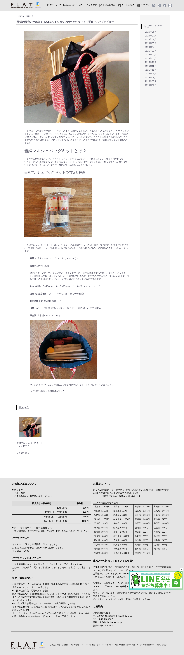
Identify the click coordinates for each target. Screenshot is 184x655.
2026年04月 (151, 47)
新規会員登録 (108, 5)
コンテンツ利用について (146, 645)
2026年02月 (151, 55)
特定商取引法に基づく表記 (125, 645)
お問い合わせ (161, 645)
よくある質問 (90, 5)
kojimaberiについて (72, 5)
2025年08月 (151, 77)
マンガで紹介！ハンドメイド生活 (83, 645)
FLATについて (54, 5)
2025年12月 (151, 62)
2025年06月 (151, 85)
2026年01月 (151, 58)
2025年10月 (151, 70)
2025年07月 (151, 81)
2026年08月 (151, 32)
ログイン (144, 5)
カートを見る (127, 5)
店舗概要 (65, 645)
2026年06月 (151, 39)
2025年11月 (150, 66)
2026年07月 (151, 36)
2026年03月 (151, 51)
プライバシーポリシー (105, 645)
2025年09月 (151, 74)
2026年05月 (151, 43)
